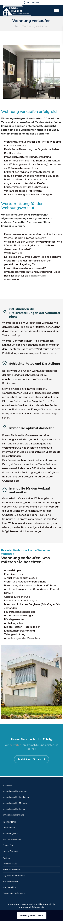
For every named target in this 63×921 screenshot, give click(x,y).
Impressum (24, 907)
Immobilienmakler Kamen (14, 809)
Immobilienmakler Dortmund (15, 791)
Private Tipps (9, 845)
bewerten (15, 745)
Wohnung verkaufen (12, 839)
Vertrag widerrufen (31, 915)
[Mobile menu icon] (56, 10)
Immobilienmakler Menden (15, 803)
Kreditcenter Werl (10, 881)
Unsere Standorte (11, 851)
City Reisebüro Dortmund (14, 875)
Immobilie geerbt (10, 833)
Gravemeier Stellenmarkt (14, 893)
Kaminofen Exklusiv (11, 869)
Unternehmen (9, 827)
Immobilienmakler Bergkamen (16, 797)
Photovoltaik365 (10, 863)
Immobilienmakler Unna (13, 814)
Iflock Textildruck (10, 887)
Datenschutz (38, 907)
